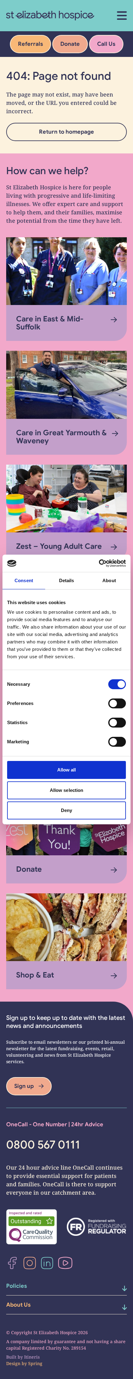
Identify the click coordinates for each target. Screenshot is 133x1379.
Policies (16, 1285)
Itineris (32, 1357)
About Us (18, 1304)
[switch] (117, 703)
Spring (35, 1363)
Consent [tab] (24, 580)
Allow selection (67, 790)
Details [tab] (66, 580)
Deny (66, 810)
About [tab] (109, 580)
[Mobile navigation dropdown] (118, 1288)
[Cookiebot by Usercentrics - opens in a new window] (99, 563)
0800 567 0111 (43, 1145)
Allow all (66, 769)
